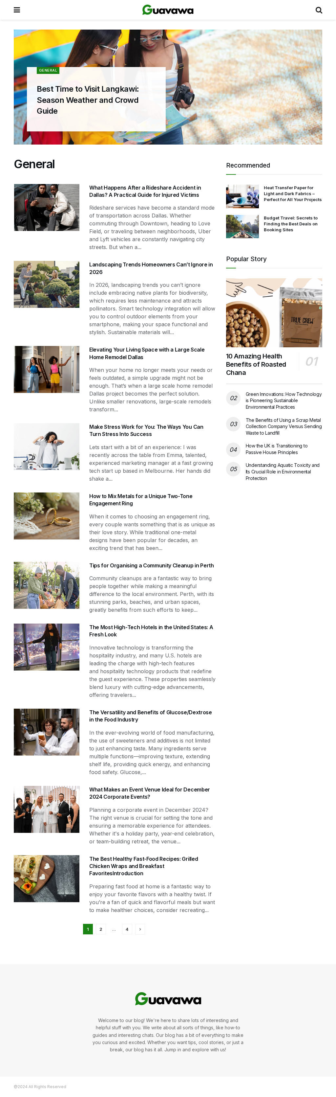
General (48, 70)
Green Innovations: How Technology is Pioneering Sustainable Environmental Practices (284, 400)
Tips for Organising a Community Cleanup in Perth (151, 565)
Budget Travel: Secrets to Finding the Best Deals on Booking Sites (291, 223)
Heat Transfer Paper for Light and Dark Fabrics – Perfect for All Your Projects (293, 193)
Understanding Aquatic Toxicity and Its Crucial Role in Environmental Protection (283, 471)
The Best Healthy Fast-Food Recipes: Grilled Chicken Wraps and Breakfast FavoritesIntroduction (143, 866)
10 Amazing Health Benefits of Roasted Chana (256, 364)
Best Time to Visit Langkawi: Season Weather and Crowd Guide (88, 100)
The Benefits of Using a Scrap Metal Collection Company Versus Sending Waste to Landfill (284, 426)
